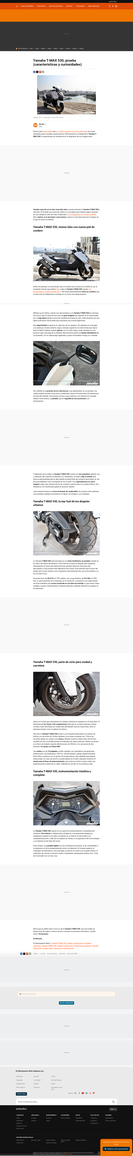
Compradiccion (94, 1123)
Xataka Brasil (19, 1142)
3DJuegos (33, 1118)
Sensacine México (50, 1140)
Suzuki (61, 48)
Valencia (74, 48)
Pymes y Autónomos (110, 1120)
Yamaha (63, 953)
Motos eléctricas (56, 6)
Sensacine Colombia (51, 1142)
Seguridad (19, 1080)
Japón (37, 48)
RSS (90, 1092)
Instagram (116, 6)
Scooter (43, 953)
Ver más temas (21, 1094)
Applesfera (19, 1123)
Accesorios (80, 6)
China (31, 48)
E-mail (43, 72)
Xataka (18, 1118)
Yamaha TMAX (73, 953)
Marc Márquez (93, 6)
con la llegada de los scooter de (81, 214)
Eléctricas (37, 1087)
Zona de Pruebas (27, 6)
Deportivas (41, 6)
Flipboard (40, 72)
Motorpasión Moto (80, 1120)
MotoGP (69, 6)
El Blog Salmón (109, 1118)
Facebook (113, 6)
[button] (42, 124)
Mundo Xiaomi (20, 1128)
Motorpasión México (81, 1140)
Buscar (113, 1101)
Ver (67, 1003)
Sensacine (48, 1118)
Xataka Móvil (19, 1120)
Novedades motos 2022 (56, 1088)
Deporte (81, 48)
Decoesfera (94, 1120)
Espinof (48, 1120)
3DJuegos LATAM (35, 1140)
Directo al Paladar (65, 1118)
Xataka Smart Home (21, 1126)
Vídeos (53, 1076)
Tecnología (37, 1080)
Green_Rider (47, 131)
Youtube (82, 1092)
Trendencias (94, 1118)
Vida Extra (33, 1120)
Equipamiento (20, 1084)
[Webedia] (113, 1)
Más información (68, 1154)
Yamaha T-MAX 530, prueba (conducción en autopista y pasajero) (66, 946)
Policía (49, 48)
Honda (53, 1084)
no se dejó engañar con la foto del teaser (71, 131)
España (43, 48)
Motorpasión (79, 1118)
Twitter (109, 6)
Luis (58, 289)
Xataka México (20, 1140)
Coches (68, 48)
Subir (112, 1109)
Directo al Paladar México (65, 1140)
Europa (55, 48)
